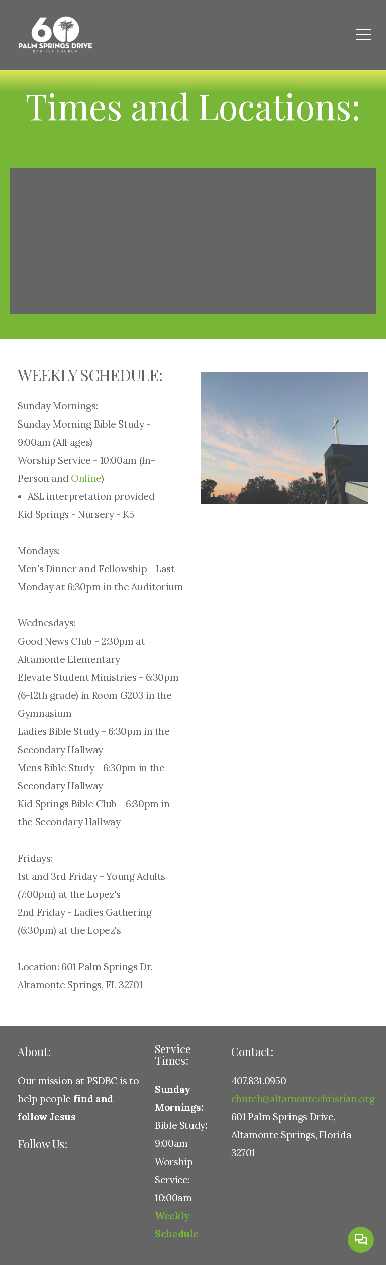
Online (86, 478)
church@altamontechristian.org (303, 1099)
